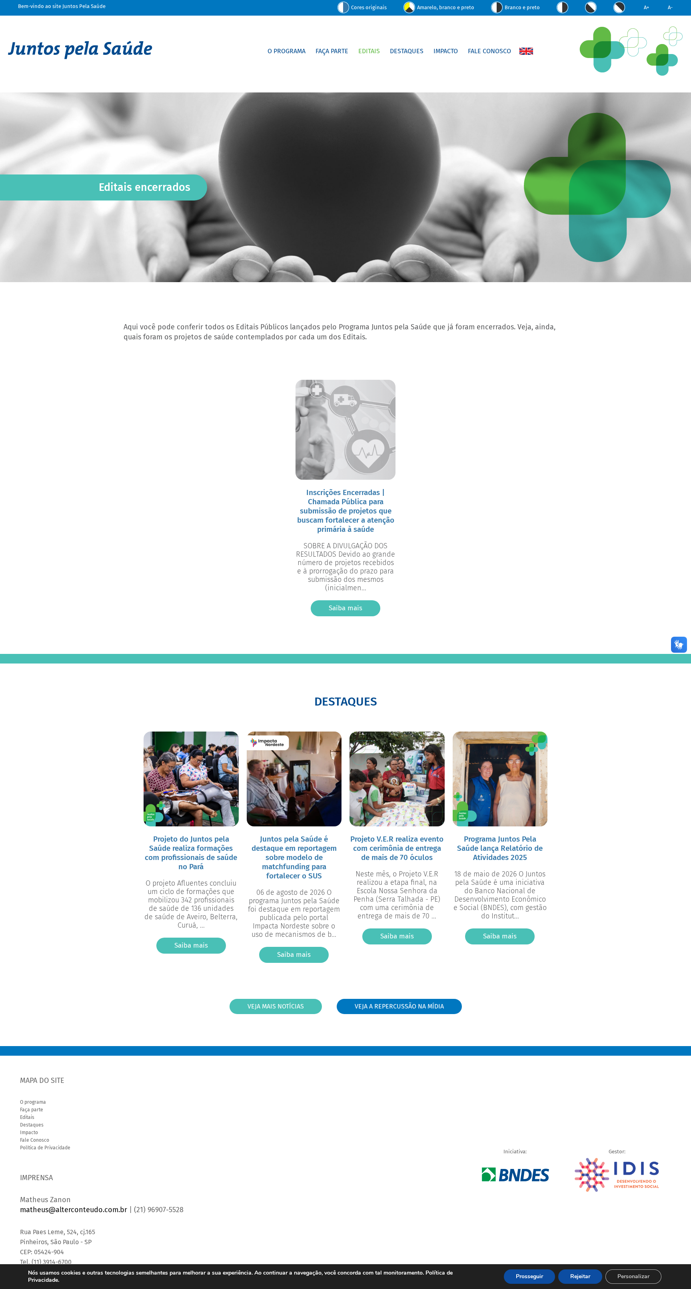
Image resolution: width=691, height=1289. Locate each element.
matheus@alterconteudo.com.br (73, 1209)
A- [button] (670, 7)
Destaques (406, 51)
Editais (369, 51)
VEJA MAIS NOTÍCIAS (276, 1006)
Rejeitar (580, 1276)
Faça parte (31, 1110)
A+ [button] (646, 7)
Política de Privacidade (45, 1148)
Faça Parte (332, 51)
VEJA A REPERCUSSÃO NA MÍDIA (399, 1006)
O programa (33, 1102)
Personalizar (633, 1276)
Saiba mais (345, 608)
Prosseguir (529, 1276)
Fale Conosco (489, 51)
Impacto (445, 51)
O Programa (287, 51)
